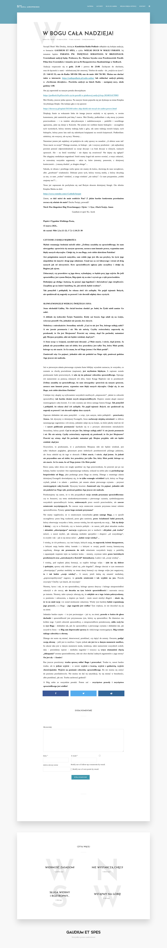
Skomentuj (47, 727)
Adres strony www (50, 765)
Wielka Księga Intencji (128, 6)
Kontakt (142, 6)
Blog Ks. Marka (111, 6)
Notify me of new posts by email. (86, 769)
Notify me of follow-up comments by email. (88, 764)
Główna (90, 6)
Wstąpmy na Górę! (107, 894)
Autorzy (99, 6)
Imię (45, 756)
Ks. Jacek (50, 39)
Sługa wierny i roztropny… (60, 894)
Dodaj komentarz (88, 39)
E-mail (74, 756)
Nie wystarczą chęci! (107, 867)
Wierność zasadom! (59, 867)
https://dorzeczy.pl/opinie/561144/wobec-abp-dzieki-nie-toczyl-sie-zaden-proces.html (80, 108)
